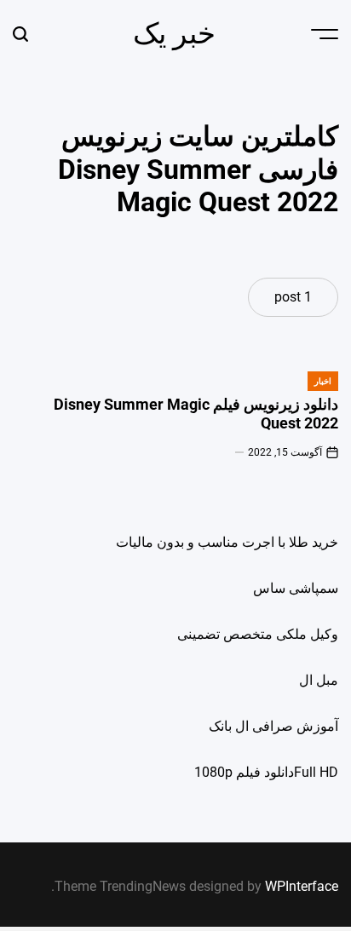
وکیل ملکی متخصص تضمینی (257, 634)
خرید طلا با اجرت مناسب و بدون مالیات (227, 542)
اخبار (322, 381)
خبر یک (174, 33)
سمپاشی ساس (295, 588)
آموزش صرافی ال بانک (273, 726)
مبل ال (318, 680)
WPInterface (301, 886)
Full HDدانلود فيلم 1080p (266, 772)
